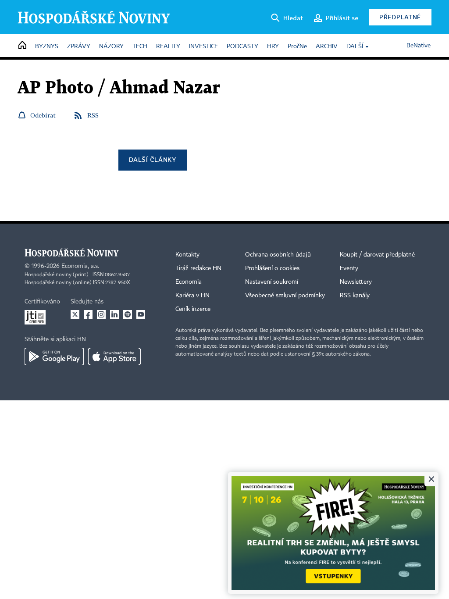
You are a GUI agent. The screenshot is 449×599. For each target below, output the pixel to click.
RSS (93, 115)
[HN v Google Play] (54, 356)
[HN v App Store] (114, 356)
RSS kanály (355, 295)
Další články (152, 159)
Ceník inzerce (192, 309)
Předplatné (400, 17)
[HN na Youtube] (140, 314)
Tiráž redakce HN (198, 268)
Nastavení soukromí (271, 282)
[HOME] (22, 46)
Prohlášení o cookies (272, 268)
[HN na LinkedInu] (114, 314)
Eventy (349, 268)
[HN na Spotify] (127, 314)
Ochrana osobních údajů (278, 255)
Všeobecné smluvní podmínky (285, 295)
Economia (188, 282)
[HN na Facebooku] (88, 314)
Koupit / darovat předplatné (377, 255)
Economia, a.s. (80, 266)
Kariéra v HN (192, 295)
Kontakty (187, 255)
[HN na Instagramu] (101, 314)
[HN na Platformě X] (75, 314)
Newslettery (356, 282)
